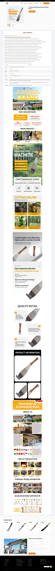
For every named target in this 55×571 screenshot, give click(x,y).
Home (22, 3)
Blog (40, 3)
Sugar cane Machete (18, 35)
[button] (50, 3)
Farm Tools (30, 3)
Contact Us (36, 3)
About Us (25, 3)
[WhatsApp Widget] (51, 567)
